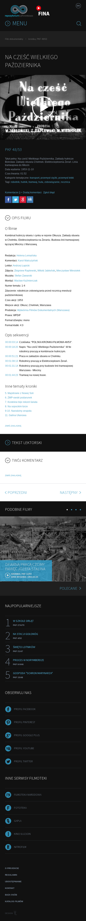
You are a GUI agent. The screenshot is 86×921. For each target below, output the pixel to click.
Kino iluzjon (22, 834)
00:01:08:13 (11, 361)
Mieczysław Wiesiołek (68, 270)
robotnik (15, 182)
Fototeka (20, 807)
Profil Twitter (23, 761)
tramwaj (33, 182)
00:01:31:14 (11, 365)
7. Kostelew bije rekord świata (21, 402)
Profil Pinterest (24, 722)
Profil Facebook (25, 709)
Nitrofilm (20, 847)
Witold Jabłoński (46, 270)
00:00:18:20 (11, 347)
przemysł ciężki (49, 177)
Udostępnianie (13, 881)
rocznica (65, 182)
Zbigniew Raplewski (25, 270)
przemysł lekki (66, 177)
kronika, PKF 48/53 (37, 39)
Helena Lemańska (27, 255)
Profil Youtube (24, 748)
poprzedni (17, 492)
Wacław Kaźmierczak (25, 280)
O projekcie (12, 868)
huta (40, 182)
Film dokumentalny (14, 39)
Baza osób (11, 895)
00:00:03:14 (11, 342)
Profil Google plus (27, 735)
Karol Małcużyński (28, 260)
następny (69, 492)
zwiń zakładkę (13, 426)
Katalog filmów (14, 901)
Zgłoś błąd (49, 192)
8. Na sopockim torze (16, 406)
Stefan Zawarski (23, 275)
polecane (68, 588)
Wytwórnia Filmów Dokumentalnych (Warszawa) (43, 310)
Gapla (17, 821)
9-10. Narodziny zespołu (18, 410)
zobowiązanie (52, 182)
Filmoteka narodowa (27, 794)
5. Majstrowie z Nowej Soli (19, 393)
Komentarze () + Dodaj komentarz (23, 192)
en (78, 6)
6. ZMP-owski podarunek (18, 397)
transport (34, 177)
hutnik (24, 182)
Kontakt (9, 888)
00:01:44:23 (11, 375)
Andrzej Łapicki (21, 265)
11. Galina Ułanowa (15, 415)
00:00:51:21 (11, 356)
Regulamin (11, 875)
